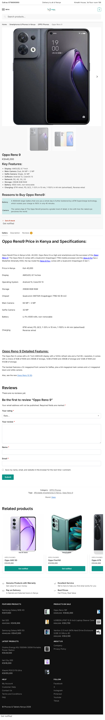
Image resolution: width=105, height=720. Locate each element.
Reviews (27, 233)
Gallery (5, 233)
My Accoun (7, 683)
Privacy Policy (60, 649)
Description (15, 233)
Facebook (58, 683)
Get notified (8, 223)
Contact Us (7, 690)
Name (5, 447)
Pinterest (58, 694)
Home (4, 24)
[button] (99, 9)
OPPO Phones (43, 24)
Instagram (58, 690)
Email (5, 458)
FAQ (4, 697)
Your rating (8, 411)
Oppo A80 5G (11, 560)
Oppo (53, 497)
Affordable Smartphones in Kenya (47, 493)
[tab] (5, 232)
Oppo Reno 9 (67, 493)
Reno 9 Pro (87, 258)
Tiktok (56, 701)
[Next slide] (97, 76)
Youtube (57, 697)
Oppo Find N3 (54, 560)
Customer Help (9, 687)
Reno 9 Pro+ (45, 261)
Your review (8, 422)
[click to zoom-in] (51, 76)
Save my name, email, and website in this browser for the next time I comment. (38, 470)
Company (58, 645)
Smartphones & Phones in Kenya (22, 24)
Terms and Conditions (12, 694)
